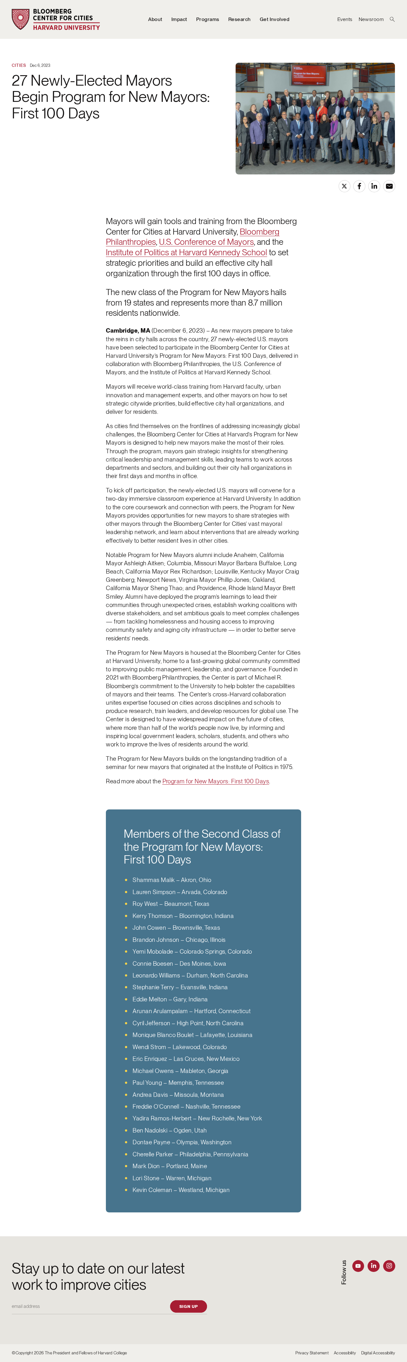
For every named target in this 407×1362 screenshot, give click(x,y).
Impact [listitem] (179, 19)
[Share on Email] (389, 186)
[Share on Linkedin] (374, 186)
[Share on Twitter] (344, 186)
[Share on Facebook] (359, 186)
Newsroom (371, 19)
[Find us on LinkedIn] (373, 1266)
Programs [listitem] (207, 19)
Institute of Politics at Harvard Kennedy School (186, 252)
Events (345, 19)
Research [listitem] (239, 19)
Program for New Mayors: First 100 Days (215, 781)
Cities (19, 65)
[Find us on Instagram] (389, 1266)
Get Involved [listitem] (275, 19)
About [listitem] (155, 19)
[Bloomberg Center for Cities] (56, 19)
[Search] (392, 19)
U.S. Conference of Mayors (206, 242)
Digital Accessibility (378, 1352)
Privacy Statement (312, 1352)
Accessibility (345, 1352)
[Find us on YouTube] (358, 1266)
